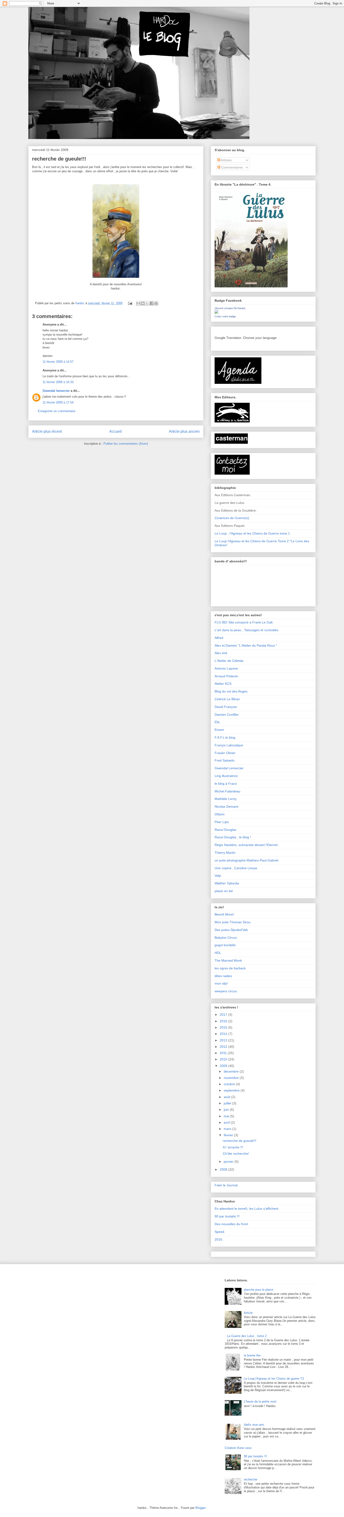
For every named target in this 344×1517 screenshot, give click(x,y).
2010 (224, 1059)
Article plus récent (47, 431)
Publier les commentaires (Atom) (125, 443)
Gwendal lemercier (56, 390)
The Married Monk (228, 960)
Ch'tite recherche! (236, 1153)
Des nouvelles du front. (232, 1224)
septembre (232, 1090)
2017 (224, 1014)
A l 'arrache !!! (233, 1147)
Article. (248, 1313)
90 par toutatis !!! (227, 1216)
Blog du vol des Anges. (231, 691)
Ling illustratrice (226, 776)
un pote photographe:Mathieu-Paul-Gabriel (246, 860)
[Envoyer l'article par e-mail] (129, 303)
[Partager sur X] (147, 303)
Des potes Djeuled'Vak (231, 930)
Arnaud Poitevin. (227, 676)
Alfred (219, 638)
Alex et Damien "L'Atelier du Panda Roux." (246, 645)
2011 (224, 1053)
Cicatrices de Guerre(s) (232, 518)
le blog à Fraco (226, 783)
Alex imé (221, 653)
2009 (224, 1066)
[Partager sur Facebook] (151, 303)
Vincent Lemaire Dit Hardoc (230, 308)
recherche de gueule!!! (239, 1141)
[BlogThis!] (142, 303)
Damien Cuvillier (227, 714)
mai (227, 1116)
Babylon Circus (226, 937)
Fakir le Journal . (227, 1185)
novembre (232, 1078)
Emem (219, 730)
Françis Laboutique (229, 745)
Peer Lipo (222, 822)
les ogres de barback (230, 968)
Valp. (218, 875)
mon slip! (221, 983)
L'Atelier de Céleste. (229, 661)
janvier (229, 1161)
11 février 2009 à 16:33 (58, 382)
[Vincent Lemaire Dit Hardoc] (216, 312)
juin (227, 1109)
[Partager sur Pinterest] (156, 303)
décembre (232, 1071)
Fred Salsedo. (225, 760)
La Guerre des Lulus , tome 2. (247, 1336)
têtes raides (223, 976)
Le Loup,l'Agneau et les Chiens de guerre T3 (274, 1378)
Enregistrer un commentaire (56, 411)
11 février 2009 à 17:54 (58, 402)
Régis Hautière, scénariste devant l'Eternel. (246, 845)
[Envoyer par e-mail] (138, 303)
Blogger (200, 1508)
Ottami (219, 814)
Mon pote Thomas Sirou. (233, 922)
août (227, 1097)
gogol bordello (225, 945)
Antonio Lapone (226, 668)
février (229, 1135)
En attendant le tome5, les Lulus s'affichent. (247, 1208)
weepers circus (226, 991)
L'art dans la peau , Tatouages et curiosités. (247, 630)
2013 (224, 1040)
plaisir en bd (224, 891)
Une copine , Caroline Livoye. (236, 868)
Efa (217, 722)
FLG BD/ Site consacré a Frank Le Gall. (244, 622)
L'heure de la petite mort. (260, 1401)
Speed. (220, 1232)
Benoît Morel (224, 914)
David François (226, 707)
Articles (226, 160)
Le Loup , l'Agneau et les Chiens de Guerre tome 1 (252, 533)
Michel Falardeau (227, 791)
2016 (224, 1021)
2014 (224, 1034)
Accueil (115, 431)
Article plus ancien (184, 431)
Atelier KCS (223, 683)
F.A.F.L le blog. (225, 737)
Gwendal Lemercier (229, 768)
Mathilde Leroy (226, 799)
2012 (224, 1046)
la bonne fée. (252, 1355)
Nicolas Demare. (227, 806)
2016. (219, 1239)
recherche (250, 1479)
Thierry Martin (225, 852)
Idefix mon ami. (254, 1424)
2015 (224, 1027)
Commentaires (231, 167)
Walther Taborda (227, 883)
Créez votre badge (225, 316)
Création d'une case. (238, 1448)
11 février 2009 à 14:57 (58, 361)
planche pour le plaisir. (259, 1289)
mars (228, 1129)
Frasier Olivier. (225, 753)
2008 (224, 1169)
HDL (218, 953)
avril (227, 1122)
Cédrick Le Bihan (227, 699)
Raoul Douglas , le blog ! (233, 837)
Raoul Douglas (225, 830)
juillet (228, 1103)
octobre (230, 1084)
